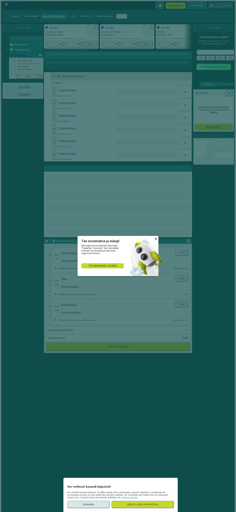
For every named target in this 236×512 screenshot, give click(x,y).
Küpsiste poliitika (130, 497)
